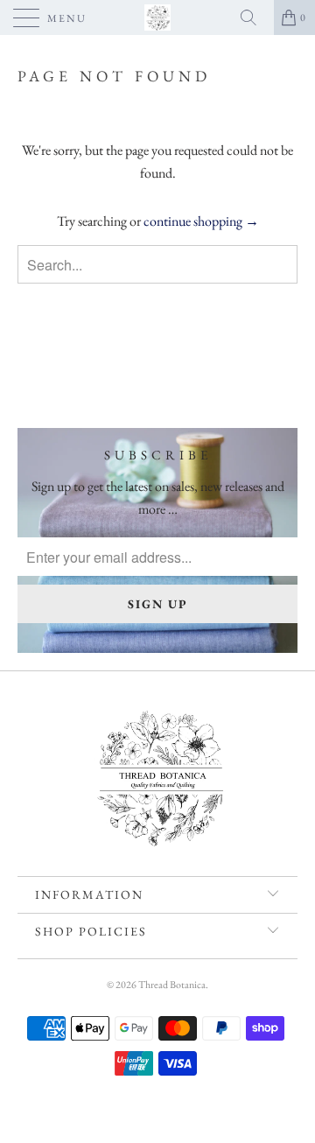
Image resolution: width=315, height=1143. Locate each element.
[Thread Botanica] (157, 17)
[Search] (254, 17)
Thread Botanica (172, 985)
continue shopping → (201, 221)
